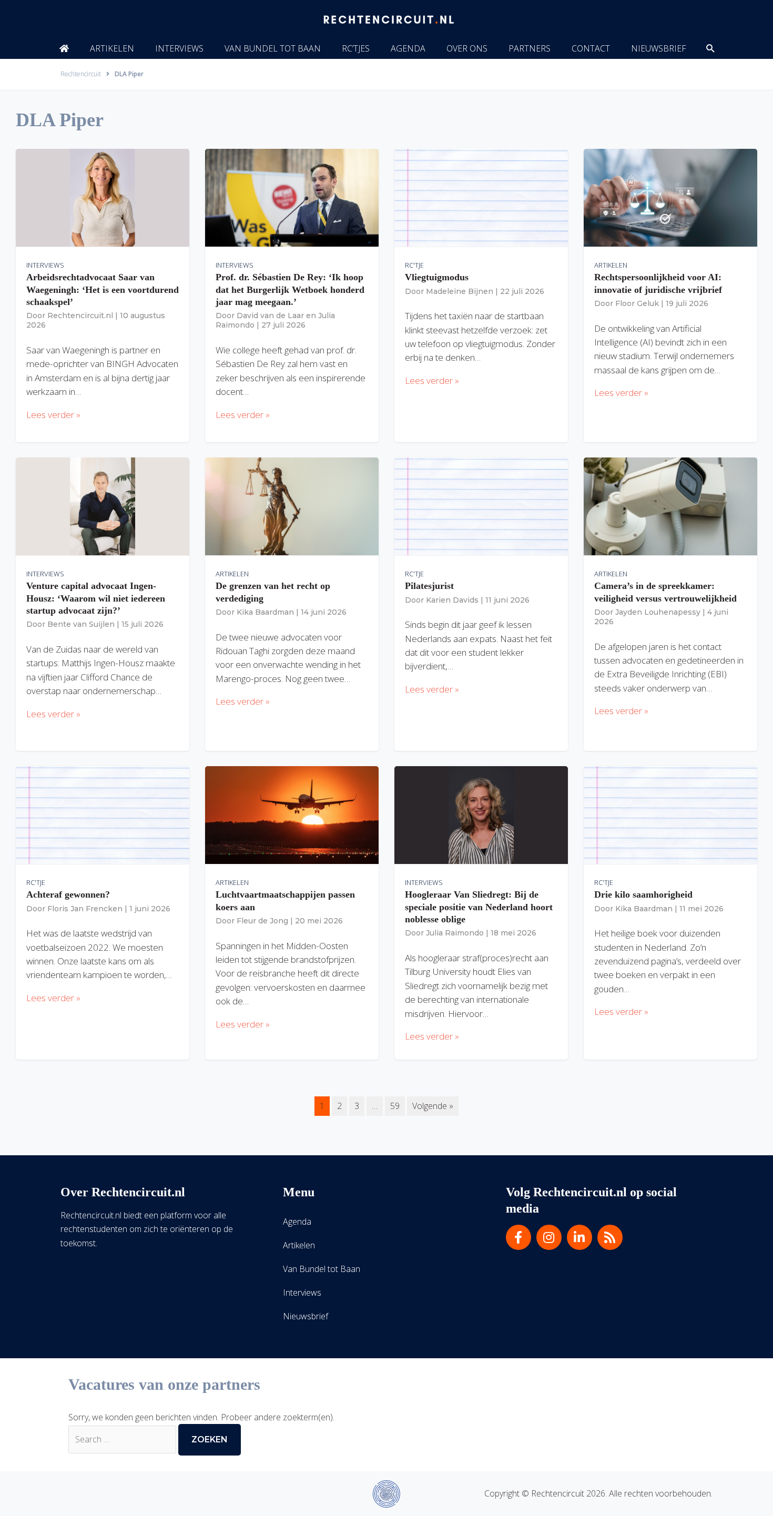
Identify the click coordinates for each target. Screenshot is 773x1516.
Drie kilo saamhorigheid (643, 894)
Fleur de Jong (262, 920)
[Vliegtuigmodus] (481, 197)
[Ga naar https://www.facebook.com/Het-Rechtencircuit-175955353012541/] (518, 1237)
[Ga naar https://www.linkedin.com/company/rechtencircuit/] (579, 1237)
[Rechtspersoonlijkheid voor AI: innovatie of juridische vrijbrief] (670, 197)
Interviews (45, 265)
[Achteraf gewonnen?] (102, 814)
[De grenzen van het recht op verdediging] (292, 506)
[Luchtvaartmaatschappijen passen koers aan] (292, 814)
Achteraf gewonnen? (68, 894)
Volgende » (432, 1106)
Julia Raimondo (455, 933)
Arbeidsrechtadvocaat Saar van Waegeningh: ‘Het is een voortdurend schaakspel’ (102, 289)
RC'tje (414, 265)
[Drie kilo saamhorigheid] (670, 814)
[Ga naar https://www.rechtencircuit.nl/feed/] (610, 1237)
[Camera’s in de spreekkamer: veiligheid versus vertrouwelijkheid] (670, 506)
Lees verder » (53, 415)
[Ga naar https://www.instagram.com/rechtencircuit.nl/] (549, 1237)
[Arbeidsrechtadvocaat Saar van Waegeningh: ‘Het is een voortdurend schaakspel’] (102, 197)
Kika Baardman (265, 612)
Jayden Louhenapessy (657, 612)
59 (395, 1106)
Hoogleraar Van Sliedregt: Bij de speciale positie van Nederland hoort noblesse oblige (479, 906)
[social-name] (64, 48)
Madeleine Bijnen (459, 291)
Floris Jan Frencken (85, 908)
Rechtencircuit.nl (80, 315)
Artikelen (610, 265)
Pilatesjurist (429, 586)
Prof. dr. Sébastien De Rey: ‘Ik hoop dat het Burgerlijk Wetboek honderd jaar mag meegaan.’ (290, 289)
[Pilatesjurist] (481, 506)
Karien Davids (452, 600)
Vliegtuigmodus (437, 277)
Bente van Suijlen (81, 624)
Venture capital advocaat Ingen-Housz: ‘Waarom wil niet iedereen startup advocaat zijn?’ (95, 598)
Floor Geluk (637, 303)
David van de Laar (270, 315)
